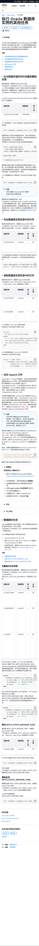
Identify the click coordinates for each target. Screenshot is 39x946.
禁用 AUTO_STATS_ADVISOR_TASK (16, 559)
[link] (20, 15)
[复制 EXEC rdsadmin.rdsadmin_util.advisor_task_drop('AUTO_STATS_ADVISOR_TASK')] (35, 763)
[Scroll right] (31, 5)
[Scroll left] (10, 5)
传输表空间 (8, 69)
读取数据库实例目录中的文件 (14, 62)
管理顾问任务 (9, 67)
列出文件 (23, 425)
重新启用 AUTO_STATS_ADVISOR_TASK (18, 561)
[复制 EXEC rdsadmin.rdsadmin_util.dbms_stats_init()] (35, 801)
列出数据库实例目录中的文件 (14, 59)
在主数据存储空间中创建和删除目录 (16, 56)
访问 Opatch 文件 (10, 64)
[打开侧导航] (2, 10)
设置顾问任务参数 (10, 556)
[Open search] (35, 6)
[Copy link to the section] (2, 77)
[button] (5, 37)
